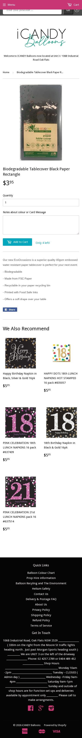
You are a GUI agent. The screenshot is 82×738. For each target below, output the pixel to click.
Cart (76, 4)
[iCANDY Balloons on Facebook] (31, 709)
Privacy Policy (41, 610)
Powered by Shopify (55, 725)
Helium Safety (41, 588)
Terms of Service (41, 625)
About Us (41, 604)
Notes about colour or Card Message (24, 212)
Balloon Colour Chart (41, 573)
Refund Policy (41, 620)
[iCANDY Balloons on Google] (41, 709)
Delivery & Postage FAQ (41, 599)
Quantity (8, 195)
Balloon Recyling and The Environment (41, 583)
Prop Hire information (41, 578)
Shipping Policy (41, 615)
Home (6, 72)
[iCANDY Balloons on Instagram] (51, 709)
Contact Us (41, 594)
